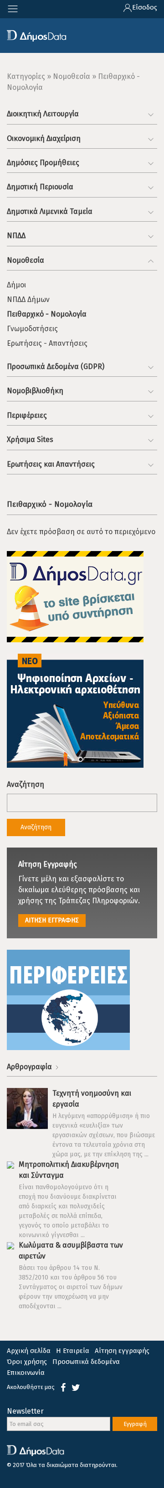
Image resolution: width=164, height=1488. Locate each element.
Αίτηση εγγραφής (122, 1351)
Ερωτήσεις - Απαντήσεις (47, 343)
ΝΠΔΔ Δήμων (28, 299)
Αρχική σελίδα (29, 1351)
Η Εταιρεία (72, 1351)
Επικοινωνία (26, 1372)
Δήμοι (16, 285)
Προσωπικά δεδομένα (86, 1362)
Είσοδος (144, 7)
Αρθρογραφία (30, 1066)
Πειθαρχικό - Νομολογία (47, 314)
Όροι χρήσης (27, 1362)
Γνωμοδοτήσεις (32, 328)
